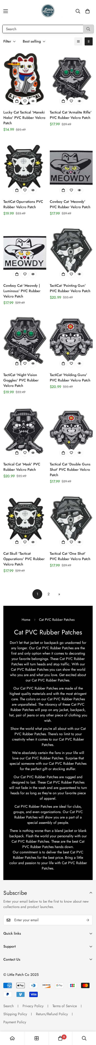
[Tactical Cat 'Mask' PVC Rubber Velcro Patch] (24, 430)
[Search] (88, 29)
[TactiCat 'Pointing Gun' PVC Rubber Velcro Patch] (71, 251)
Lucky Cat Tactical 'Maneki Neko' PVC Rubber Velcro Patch (24, 118)
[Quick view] (33, 101)
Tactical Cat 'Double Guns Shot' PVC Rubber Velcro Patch (70, 470)
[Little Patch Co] (48, 11)
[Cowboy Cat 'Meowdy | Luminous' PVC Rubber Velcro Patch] (24, 251)
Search (8, 1006)
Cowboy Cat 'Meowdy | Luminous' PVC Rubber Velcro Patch (21, 291)
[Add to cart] (17, 101)
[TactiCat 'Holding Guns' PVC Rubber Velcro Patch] (71, 341)
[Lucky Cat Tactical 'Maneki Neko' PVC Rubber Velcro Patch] (24, 78)
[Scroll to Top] (87, 1021)
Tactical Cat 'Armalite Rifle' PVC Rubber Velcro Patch (71, 115)
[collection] (36, 1038)
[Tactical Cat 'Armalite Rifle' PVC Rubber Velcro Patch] (71, 78)
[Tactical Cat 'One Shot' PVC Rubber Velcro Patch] (71, 519)
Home (26, 619)
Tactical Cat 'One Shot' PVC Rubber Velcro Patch (70, 556)
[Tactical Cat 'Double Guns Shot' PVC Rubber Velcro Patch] (71, 430)
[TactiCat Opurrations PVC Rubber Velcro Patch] (24, 167)
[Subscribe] (88, 920)
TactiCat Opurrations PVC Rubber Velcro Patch (23, 204)
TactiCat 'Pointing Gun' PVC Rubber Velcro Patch (70, 288)
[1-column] (78, 41)
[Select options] (63, 190)
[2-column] (89, 41)
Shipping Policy (15, 1014)
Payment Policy (14, 1022)
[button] (87, 11)
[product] (12, 1038)
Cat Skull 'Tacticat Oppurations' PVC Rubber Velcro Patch (24, 559)
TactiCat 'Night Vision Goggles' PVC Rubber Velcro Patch (21, 380)
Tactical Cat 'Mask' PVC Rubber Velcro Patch (21, 467)
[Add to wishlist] (25, 101)
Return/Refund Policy (52, 1014)
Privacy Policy (33, 1006)
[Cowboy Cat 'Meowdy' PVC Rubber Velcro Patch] (71, 167)
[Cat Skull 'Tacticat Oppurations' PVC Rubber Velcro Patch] (24, 519)
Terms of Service (64, 1006)
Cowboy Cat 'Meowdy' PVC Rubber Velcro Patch (70, 204)
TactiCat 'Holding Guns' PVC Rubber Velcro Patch (70, 377)
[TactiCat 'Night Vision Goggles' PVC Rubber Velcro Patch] (24, 341)
